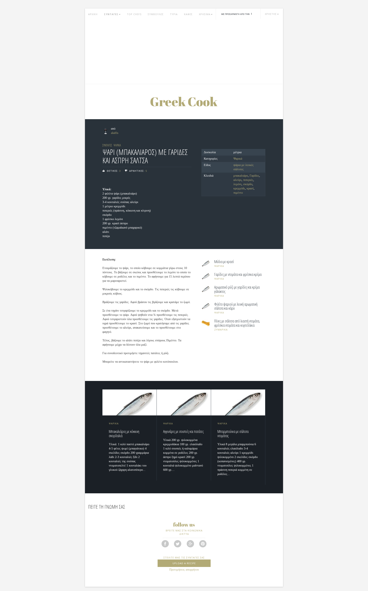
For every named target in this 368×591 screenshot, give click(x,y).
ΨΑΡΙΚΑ (117, 145)
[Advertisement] (184, 52)
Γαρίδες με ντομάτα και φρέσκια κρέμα (238, 274)
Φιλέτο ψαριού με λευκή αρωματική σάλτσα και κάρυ (235, 306)
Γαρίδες (254, 175)
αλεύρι (237, 180)
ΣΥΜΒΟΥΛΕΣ (156, 14)
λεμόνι (237, 184)
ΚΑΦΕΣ (188, 14)
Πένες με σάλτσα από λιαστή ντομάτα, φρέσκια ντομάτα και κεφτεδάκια (237, 323)
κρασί (250, 188)
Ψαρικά (237, 158)
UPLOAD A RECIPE (184, 563)
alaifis (114, 133)
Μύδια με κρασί (224, 262)
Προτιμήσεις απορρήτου (184, 569)
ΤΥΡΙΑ (174, 14)
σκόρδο (247, 184)
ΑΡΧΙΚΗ (93, 14)
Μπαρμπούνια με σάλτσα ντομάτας (233, 433)
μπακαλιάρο (240, 175)
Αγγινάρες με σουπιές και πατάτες (183, 431)
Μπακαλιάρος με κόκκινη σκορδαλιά (124, 433)
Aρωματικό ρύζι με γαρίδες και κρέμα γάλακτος (237, 289)
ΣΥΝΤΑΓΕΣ (111, 14)
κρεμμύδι (239, 188)
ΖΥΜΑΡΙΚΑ (221, 329)
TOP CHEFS (134, 14)
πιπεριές (248, 180)
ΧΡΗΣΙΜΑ (204, 14)
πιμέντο (238, 192)
